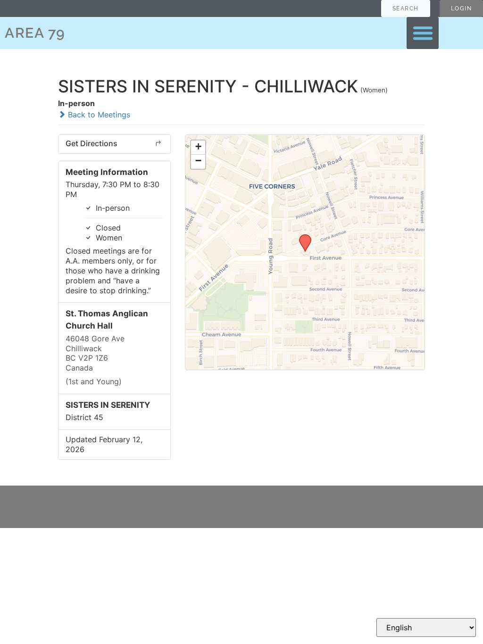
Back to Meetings (98, 114)
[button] (423, 33)
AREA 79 (35, 33)
